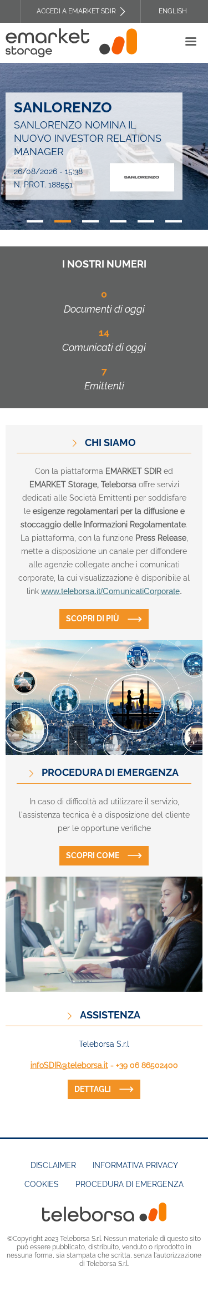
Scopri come (92, 855)
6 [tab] (173, 221)
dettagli (92, 1089)
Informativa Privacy (135, 1165)
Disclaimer (53, 1165)
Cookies (41, 1184)
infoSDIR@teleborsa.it (69, 1065)
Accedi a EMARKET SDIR (76, 11)
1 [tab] (35, 221)
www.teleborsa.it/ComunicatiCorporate (110, 591)
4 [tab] (118, 221)
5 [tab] (146, 221)
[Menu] (190, 42)
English (173, 11)
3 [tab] (90, 221)
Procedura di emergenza (129, 1184)
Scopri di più (92, 618)
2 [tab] (62, 221)
